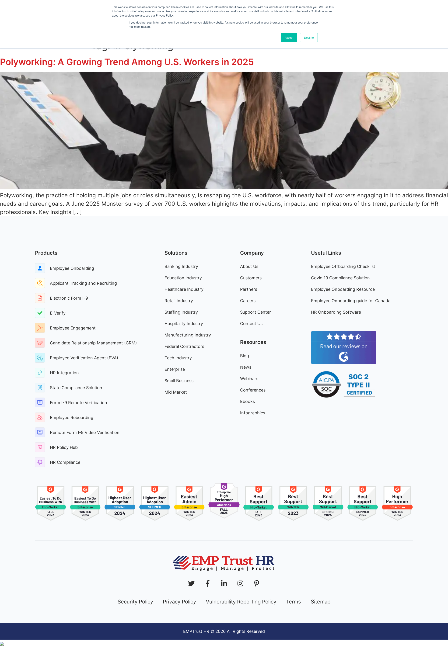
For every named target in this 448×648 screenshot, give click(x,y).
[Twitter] (191, 583)
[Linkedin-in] (224, 583)
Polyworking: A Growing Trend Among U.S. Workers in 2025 (127, 61)
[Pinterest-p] (256, 583)
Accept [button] (289, 37)
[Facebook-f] (207, 583)
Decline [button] (309, 37)
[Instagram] (240, 583)
